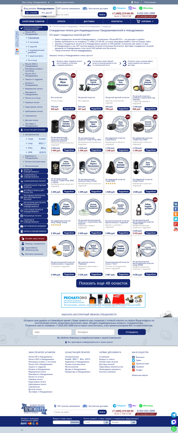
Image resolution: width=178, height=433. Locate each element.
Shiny (30, 148)
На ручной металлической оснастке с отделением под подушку (90, 222)
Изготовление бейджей (35, 226)
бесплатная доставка (98, 8)
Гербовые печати (32, 102)
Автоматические (32, 134)
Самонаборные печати (34, 181)
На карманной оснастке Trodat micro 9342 (142, 139)
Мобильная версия (140, 375)
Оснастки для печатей (34, 130)
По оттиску (32, 60)
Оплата (61, 21)
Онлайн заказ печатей (108, 362)
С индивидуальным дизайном (36, 51)
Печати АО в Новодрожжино (31, 75)
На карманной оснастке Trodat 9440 (115, 180)
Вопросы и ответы (107, 359)
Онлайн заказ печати (64, 2)
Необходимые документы (110, 369)
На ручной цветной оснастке (117, 97)
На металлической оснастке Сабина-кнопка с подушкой (63, 263)
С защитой (32, 47)
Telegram (121, 8)
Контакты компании (34, 254)
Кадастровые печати (34, 107)
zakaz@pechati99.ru (148, 16)
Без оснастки (56, 97)
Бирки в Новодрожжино (35, 231)
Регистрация (150, 2)
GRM (30, 152)
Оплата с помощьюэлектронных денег (30, 419)
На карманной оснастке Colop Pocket (142, 180)
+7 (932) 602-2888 (64, 325)
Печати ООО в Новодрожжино (31, 65)
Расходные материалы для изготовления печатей (34, 197)
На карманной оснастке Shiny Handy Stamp (61, 222)
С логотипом (33, 42)
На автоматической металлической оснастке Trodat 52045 (143, 222)
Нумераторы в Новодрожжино (31, 176)
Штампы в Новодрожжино (31, 84)
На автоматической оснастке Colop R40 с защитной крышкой (60, 139)
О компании (104, 357)
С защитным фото (35, 56)
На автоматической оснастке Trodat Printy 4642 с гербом (62, 180)
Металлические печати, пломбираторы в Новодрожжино (35, 205)
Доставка (89, 21)
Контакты (117, 21)
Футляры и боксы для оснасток (34, 191)
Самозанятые (30, 116)
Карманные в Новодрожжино (31, 157)
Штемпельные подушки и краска (35, 186)
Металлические (31, 166)
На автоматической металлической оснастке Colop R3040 (143, 263)
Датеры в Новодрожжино (31, 171)
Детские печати (31, 120)
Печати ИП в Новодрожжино (90, 26)
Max (134, 8)
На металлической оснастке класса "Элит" (117, 263)
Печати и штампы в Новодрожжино (65, 26)
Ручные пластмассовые (35, 162)
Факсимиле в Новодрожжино (31, 93)
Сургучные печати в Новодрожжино (33, 211)
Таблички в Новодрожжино (31, 221)
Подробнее (69, 109)
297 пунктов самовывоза (68, 8)
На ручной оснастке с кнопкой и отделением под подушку (144, 97)
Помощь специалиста (35, 244)
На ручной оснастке (86, 97)
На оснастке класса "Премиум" (86, 263)
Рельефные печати (32, 216)
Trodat (30, 139)
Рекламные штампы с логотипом (34, 70)
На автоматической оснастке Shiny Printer (87, 180)
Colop (30, 143)
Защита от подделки (34, 79)
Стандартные (33, 38)
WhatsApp (148, 8)
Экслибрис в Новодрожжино (31, 125)
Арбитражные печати (34, 111)
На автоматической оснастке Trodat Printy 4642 (89, 139)
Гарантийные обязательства (31, 249)
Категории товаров (33, 21)
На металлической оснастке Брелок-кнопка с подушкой (117, 222)
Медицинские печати (34, 89)
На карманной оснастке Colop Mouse (115, 139)
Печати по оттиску (33, 98)
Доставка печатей (106, 364)
